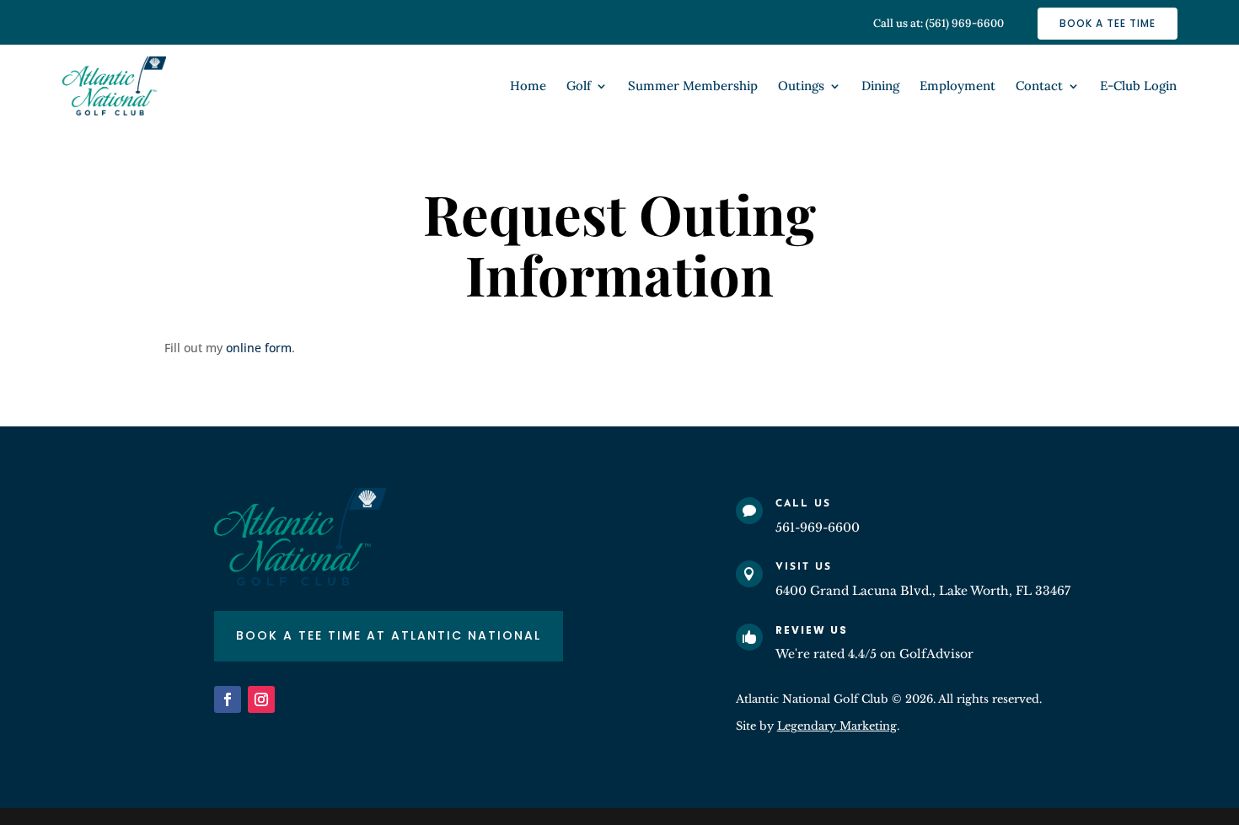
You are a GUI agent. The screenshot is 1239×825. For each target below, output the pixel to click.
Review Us (811, 630)
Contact (1039, 87)
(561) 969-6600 (964, 23)
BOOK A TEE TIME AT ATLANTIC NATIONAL (388, 635)
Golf (578, 87)
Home (528, 87)
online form (259, 348)
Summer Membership (693, 87)
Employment (957, 87)
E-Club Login (1138, 87)
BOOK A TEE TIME (1107, 23)
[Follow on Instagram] (261, 699)
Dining (880, 87)
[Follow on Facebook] (227, 699)
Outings (801, 87)
